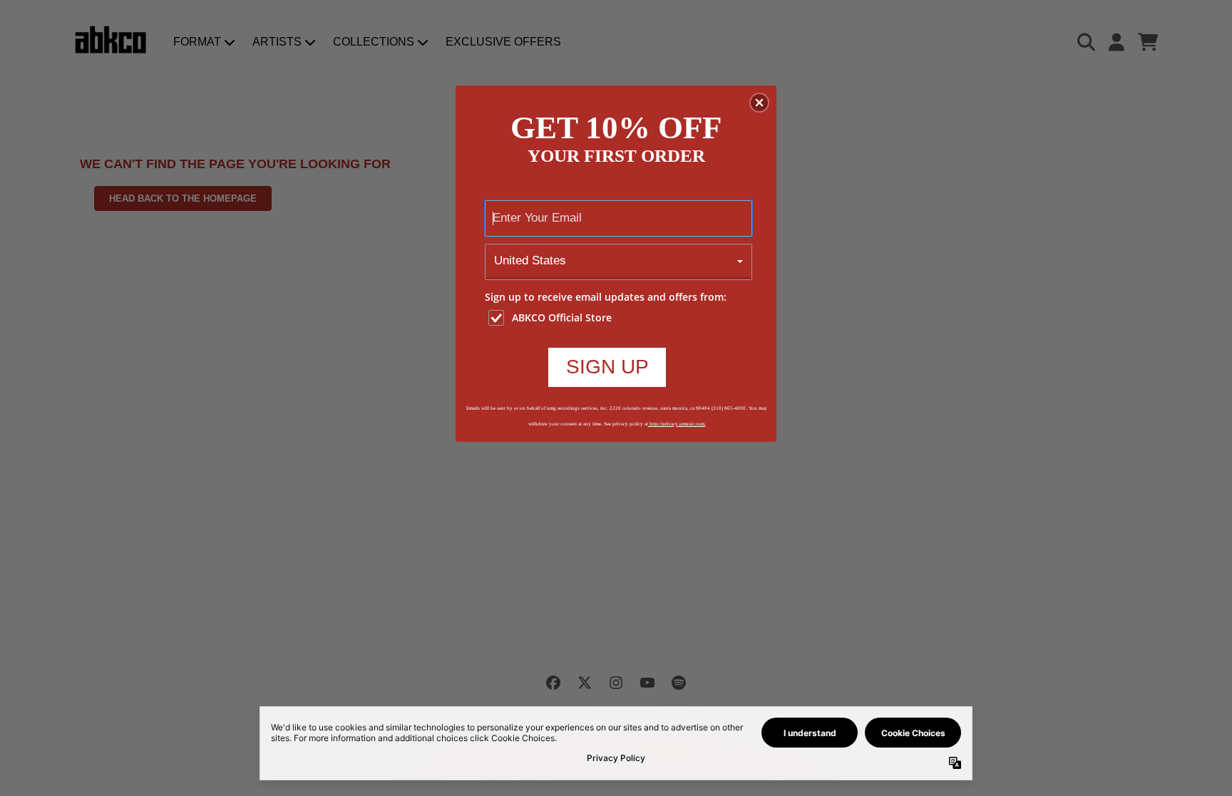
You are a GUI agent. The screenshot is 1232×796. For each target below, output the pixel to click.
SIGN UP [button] (607, 366)
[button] (759, 102)
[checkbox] (620, 318)
